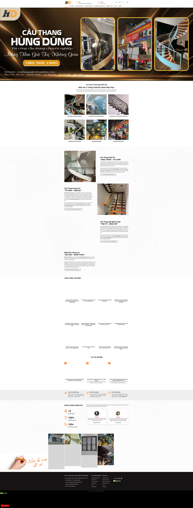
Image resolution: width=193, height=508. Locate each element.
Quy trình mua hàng (105, 479)
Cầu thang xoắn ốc (79, 6)
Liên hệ (120, 6)
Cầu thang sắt (94, 483)
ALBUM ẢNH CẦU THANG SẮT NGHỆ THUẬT (118, 116)
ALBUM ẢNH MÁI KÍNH (96, 141)
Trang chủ (66, 6)
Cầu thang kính (94, 486)
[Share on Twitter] (116, 478)
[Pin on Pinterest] (120, 478)
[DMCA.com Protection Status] (117, 480)
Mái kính (107, 6)
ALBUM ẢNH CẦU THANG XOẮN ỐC (74, 116)
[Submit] (127, 2)
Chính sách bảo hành (105, 483)
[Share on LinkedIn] (121, 478)
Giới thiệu (72, 6)
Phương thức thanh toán (106, 481)
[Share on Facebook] (114, 478)
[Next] (127, 370)
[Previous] (66, 370)
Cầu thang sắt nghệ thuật (99, 6)
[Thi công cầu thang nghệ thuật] (68, 2)
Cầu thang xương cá (88, 6)
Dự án (112, 6)
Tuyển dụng (104, 486)
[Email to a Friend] (118, 478)
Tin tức (115, 6)
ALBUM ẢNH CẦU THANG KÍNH (74, 141)
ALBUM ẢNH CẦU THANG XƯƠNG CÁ (96, 116)
